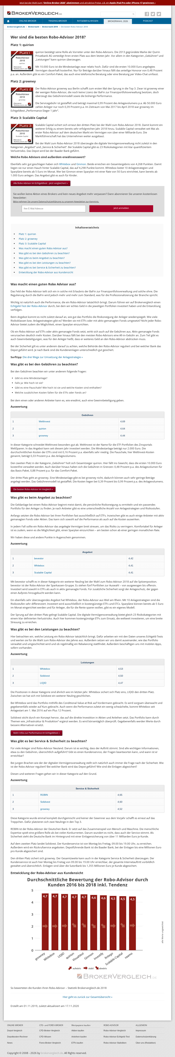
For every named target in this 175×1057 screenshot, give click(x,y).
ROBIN (44, 794)
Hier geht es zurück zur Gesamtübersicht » (87, 997)
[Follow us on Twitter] (153, 14)
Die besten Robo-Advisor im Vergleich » (33, 489)
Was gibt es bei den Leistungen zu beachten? (45, 262)
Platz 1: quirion (27, 234)
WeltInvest (44, 421)
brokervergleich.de (16, 26)
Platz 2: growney (28, 238)
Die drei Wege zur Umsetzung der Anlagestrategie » (53, 357)
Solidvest (45, 675)
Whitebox (65, 164)
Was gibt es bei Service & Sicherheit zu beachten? (47, 267)
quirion (42, 428)
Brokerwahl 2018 (50, 26)
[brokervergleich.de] (36, 13)
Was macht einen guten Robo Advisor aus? (43, 248)
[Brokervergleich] (8, 22)
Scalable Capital (43, 572)
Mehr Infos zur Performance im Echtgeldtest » (36, 732)
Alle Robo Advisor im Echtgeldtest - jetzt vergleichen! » (40, 183)
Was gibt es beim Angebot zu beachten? (42, 258)
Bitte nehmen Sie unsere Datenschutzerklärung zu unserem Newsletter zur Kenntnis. (56, 201)
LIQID (43, 683)
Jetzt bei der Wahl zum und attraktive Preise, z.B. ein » (88, 2)
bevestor (39, 558)
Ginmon (81, 164)
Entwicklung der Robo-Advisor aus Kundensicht (46, 272)
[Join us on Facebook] (147, 14)
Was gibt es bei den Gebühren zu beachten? (44, 253)
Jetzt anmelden (121, 208)
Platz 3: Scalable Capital (32, 243)
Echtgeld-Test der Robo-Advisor (29, 306)
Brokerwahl (33, 26)
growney (43, 435)
